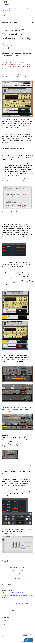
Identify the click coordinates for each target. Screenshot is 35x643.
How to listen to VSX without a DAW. (13, 592)
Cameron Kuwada (12, 43)
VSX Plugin (17, 8)
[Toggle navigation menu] (31, 3)
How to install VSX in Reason (11, 601)
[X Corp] (5, 561)
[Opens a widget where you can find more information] (28, 640)
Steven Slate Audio (7, 8)
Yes (13, 570)
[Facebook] (2, 561)
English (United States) (27, 634)
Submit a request (24, 579)
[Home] (5, 4)
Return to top (6, 584)
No (22, 570)
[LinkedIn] (7, 561)
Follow (5, 48)
